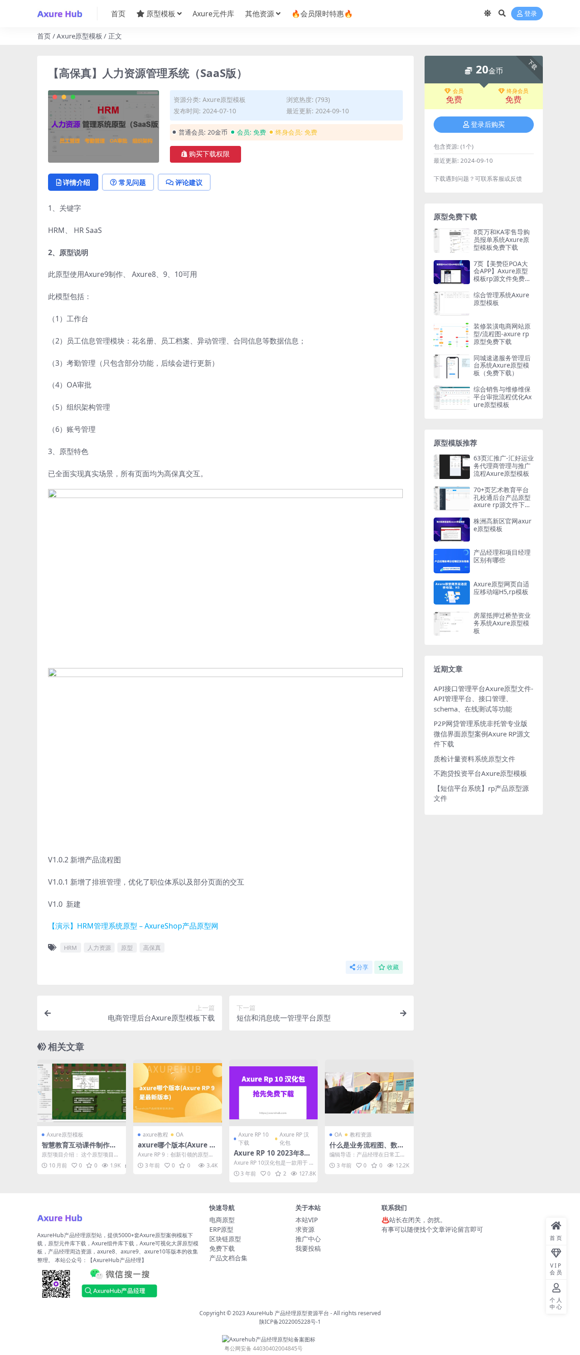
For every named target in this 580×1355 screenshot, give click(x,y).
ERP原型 (221, 1229)
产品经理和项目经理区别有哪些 (502, 556)
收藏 (393, 967)
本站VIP (306, 1219)
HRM (70, 948)
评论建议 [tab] (189, 182)
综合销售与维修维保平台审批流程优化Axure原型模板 (503, 397)
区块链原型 (225, 1238)
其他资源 (259, 14)
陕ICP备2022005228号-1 (290, 1322)
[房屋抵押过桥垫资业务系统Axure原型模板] (452, 624)
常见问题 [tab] (132, 182)
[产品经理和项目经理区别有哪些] (452, 561)
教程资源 (361, 1134)
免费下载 (222, 1248)
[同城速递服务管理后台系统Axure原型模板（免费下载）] (452, 366)
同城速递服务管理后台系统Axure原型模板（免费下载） (502, 365)
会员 (458, 91)
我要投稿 (308, 1248)
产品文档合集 (228, 1257)
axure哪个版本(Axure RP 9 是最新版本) (176, 1148)
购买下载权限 (209, 154)
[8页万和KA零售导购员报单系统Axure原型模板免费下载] (452, 240)
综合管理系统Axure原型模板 (501, 298)
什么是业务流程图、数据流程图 (366, 1148)
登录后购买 (488, 124)
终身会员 (517, 91)
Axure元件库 (213, 14)
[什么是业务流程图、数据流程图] (369, 1093)
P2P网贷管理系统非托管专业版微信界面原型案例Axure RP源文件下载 (482, 733)
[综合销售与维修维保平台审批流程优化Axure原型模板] (452, 398)
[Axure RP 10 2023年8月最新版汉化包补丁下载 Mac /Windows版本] (273, 1093)
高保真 (152, 948)
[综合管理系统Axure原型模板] (452, 303)
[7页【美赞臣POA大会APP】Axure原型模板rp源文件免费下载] (452, 272)
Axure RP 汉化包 (294, 1139)
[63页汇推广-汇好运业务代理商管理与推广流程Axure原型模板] (452, 467)
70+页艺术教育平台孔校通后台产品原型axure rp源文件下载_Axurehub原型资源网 (504, 504)
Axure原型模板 (79, 35)
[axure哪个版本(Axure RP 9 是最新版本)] (177, 1093)
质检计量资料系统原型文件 (474, 758)
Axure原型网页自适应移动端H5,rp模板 (501, 588)
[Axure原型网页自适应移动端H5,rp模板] (452, 593)
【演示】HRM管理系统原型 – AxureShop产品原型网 (133, 926)
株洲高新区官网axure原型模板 (503, 525)
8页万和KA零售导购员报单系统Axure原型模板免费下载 (502, 239)
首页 (118, 14)
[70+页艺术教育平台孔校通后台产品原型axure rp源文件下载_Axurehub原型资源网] (452, 498)
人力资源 (99, 948)
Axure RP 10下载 (253, 1139)
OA (180, 1134)
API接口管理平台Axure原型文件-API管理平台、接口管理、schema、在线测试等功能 (483, 698)
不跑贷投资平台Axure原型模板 (480, 773)
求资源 (304, 1229)
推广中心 (308, 1238)
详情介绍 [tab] (76, 182)
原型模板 (160, 14)
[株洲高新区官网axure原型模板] (452, 530)
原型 (127, 948)
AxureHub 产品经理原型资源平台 (287, 1313)
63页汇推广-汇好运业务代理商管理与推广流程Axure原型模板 (504, 466)
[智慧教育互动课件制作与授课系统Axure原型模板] (81, 1093)
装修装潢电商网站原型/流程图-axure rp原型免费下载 (502, 334)
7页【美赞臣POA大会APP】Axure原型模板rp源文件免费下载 (502, 274)
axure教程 (155, 1134)
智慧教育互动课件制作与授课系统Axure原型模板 (79, 1148)
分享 (362, 967)
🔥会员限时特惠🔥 (322, 14)
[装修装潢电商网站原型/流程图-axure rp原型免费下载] (452, 335)
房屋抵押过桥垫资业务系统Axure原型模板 (502, 623)
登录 (530, 13)
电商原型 (222, 1219)
